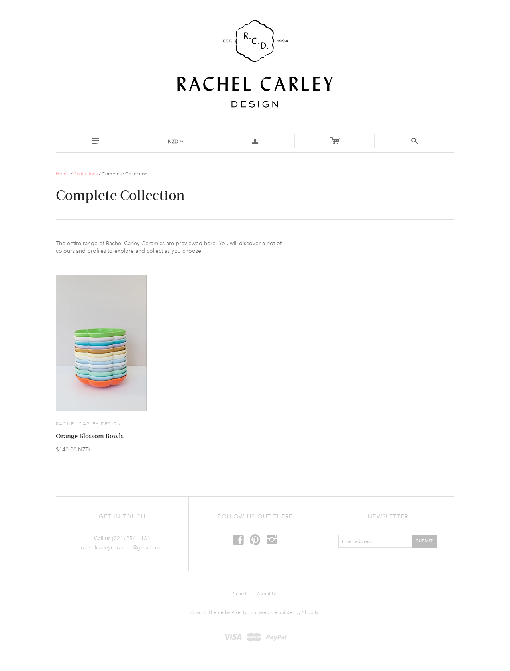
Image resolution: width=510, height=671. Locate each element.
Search (240, 594)
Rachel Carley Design (88, 424)
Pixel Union (243, 613)
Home (62, 174)
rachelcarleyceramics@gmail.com (122, 547)
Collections (85, 174)
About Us (267, 594)
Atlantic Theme (207, 613)
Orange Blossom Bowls (90, 436)
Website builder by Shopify (288, 613)
